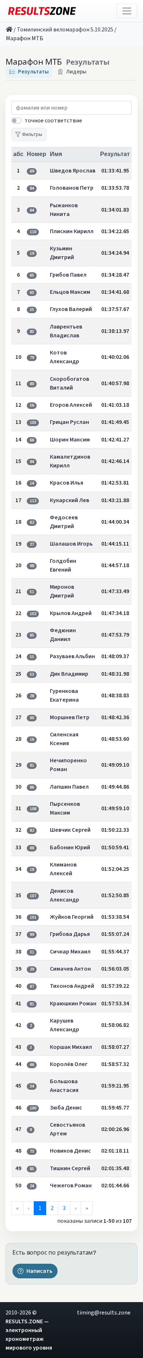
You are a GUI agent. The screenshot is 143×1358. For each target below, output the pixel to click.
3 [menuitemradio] (64, 1208)
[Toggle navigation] (127, 11)
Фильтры (32, 134)
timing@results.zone (104, 1313)
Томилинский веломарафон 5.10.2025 (65, 30)
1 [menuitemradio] (39, 1208)
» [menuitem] (86, 1208)
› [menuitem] (75, 1208)
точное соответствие (53, 121)
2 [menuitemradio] (52, 1208)
